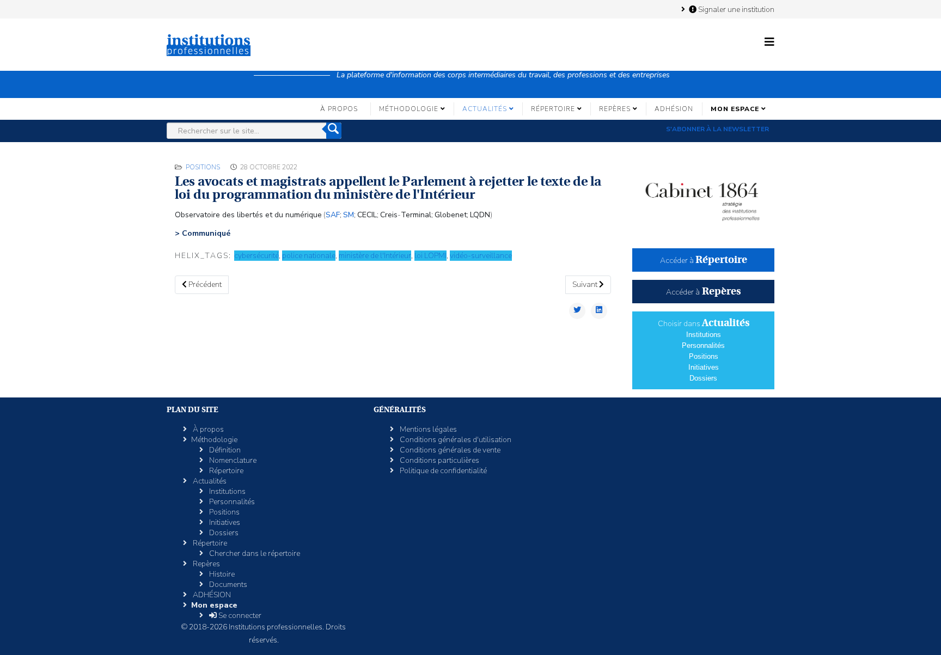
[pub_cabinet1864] (703, 196)
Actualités (484, 109)
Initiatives (703, 367)
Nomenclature (231, 460)
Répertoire (553, 109)
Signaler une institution (735, 9)
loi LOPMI (430, 255)
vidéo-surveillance (481, 255)
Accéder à (703, 260)
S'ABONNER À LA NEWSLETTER (717, 129)
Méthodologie (408, 109)
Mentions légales (427, 429)
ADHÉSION (674, 109)
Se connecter (239, 615)
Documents (227, 584)
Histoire (221, 574)
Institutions (703, 334)
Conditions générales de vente (449, 450)
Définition (224, 450)
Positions (203, 167)
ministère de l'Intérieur (375, 255)
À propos (339, 109)
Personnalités (703, 345)
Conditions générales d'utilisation (454, 439)
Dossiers (703, 378)
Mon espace (735, 109)
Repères (615, 109)
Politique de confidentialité (442, 471)
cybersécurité (256, 255)
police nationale (308, 255)
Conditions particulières (438, 460)
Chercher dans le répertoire (253, 553)
